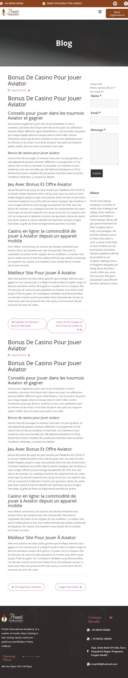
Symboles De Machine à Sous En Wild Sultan (25, 324)
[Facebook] (115, 4)
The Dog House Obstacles (28, 586)
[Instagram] (126, 4)
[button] (100, 12)
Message (98, 129)
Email (96, 112)
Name (96, 95)
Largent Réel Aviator (69, 586)
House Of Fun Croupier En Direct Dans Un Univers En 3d (69, 326)
